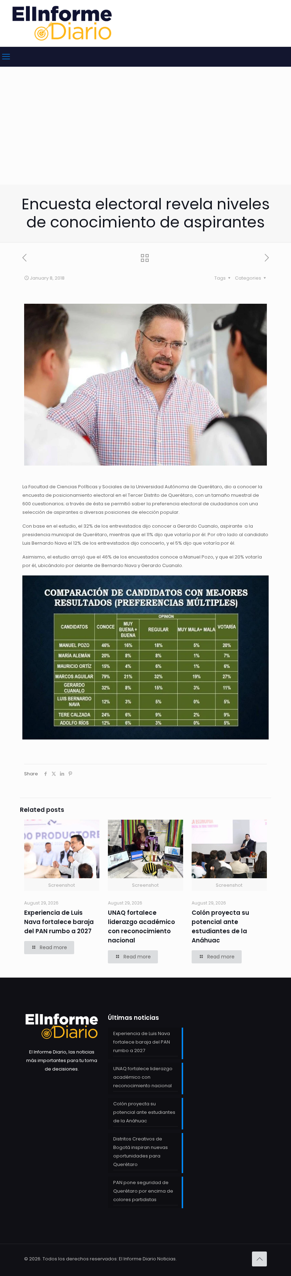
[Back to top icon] (259, 1259)
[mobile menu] (6, 57)
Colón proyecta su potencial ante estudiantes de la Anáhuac (144, 1112)
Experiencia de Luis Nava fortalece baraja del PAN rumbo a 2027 (59, 921)
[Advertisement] (145, 131)
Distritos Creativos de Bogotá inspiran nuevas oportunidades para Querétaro (140, 1151)
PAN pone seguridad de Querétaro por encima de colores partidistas (143, 1191)
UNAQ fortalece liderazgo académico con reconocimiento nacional (142, 1077)
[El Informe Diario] (62, 23)
